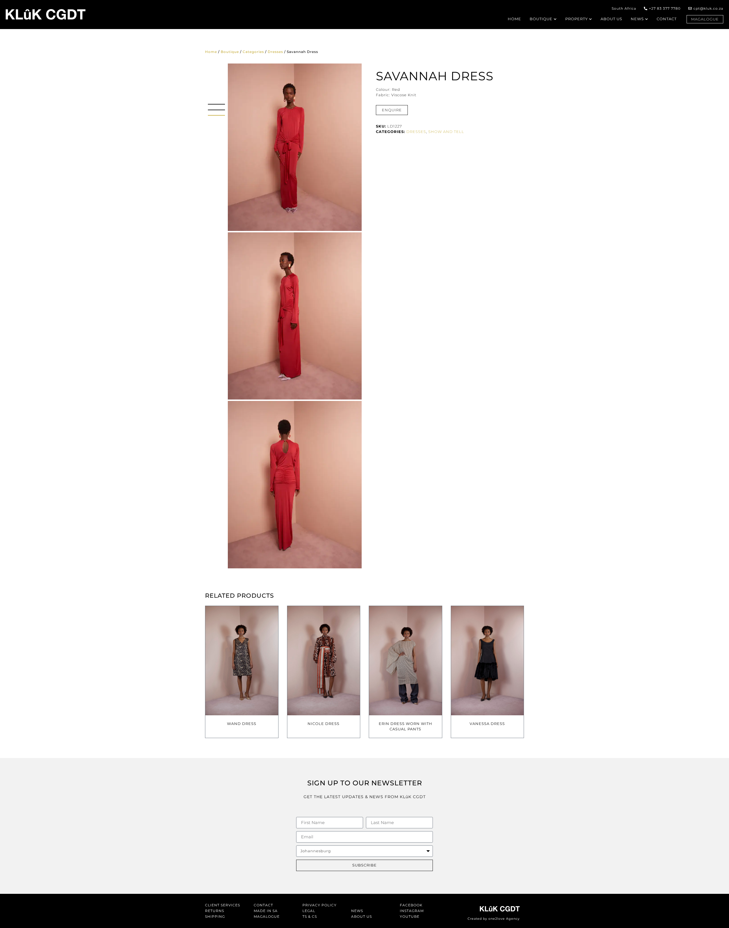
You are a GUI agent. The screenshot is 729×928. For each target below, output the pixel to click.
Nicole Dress (323, 723)
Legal (308, 911)
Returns (214, 911)
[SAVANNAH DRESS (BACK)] (295, 484)
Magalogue (267, 916)
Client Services (222, 905)
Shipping (215, 916)
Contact (263, 905)
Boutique (230, 52)
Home (211, 52)
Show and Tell (446, 131)
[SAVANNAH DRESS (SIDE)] (295, 316)
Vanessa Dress (487, 723)
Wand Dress (241, 723)
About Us (361, 916)
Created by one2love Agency (494, 919)
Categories (253, 52)
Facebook (411, 905)
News (357, 911)
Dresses (275, 52)
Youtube (409, 916)
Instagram (412, 911)
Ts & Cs (309, 916)
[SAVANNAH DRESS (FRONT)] (295, 147)
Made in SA (266, 911)
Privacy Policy (319, 905)
